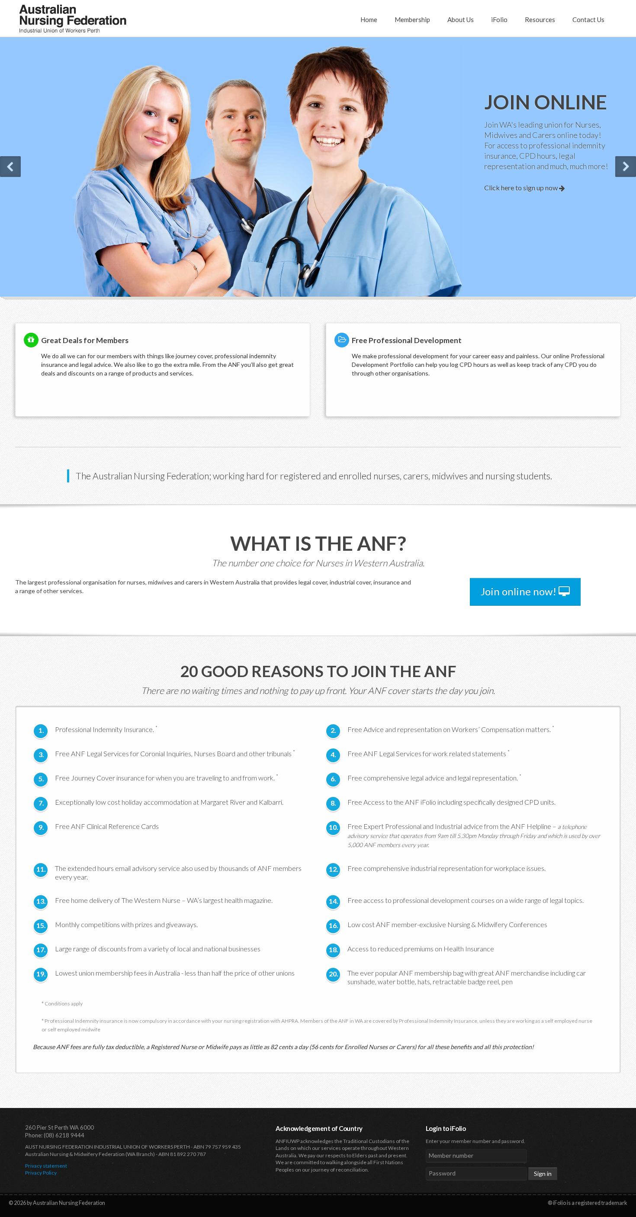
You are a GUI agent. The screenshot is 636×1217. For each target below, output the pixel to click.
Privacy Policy (41, 1172)
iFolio (499, 19)
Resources (540, 19)
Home (368, 19)
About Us (460, 19)
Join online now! (520, 591)
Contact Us (588, 19)
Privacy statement (46, 1165)
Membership (412, 19)
